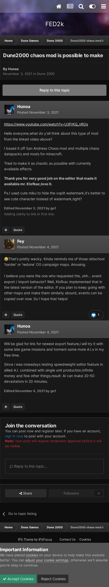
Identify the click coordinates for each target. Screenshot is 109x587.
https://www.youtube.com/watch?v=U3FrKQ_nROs (46, 124)
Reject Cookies (53, 579)
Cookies (85, 539)
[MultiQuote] (6, 230)
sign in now (14, 436)
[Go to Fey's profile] (9, 244)
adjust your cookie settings (46, 560)
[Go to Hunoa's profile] (9, 109)
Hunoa (13, 69)
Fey (20, 241)
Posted (38, 112)
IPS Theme (25, 539)
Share (27, 493)
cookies (32, 555)
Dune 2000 (46, 74)
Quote (17, 230)
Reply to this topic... (30, 466)
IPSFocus (45, 539)
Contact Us (68, 539)
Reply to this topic (55, 90)
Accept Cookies (19, 579)
